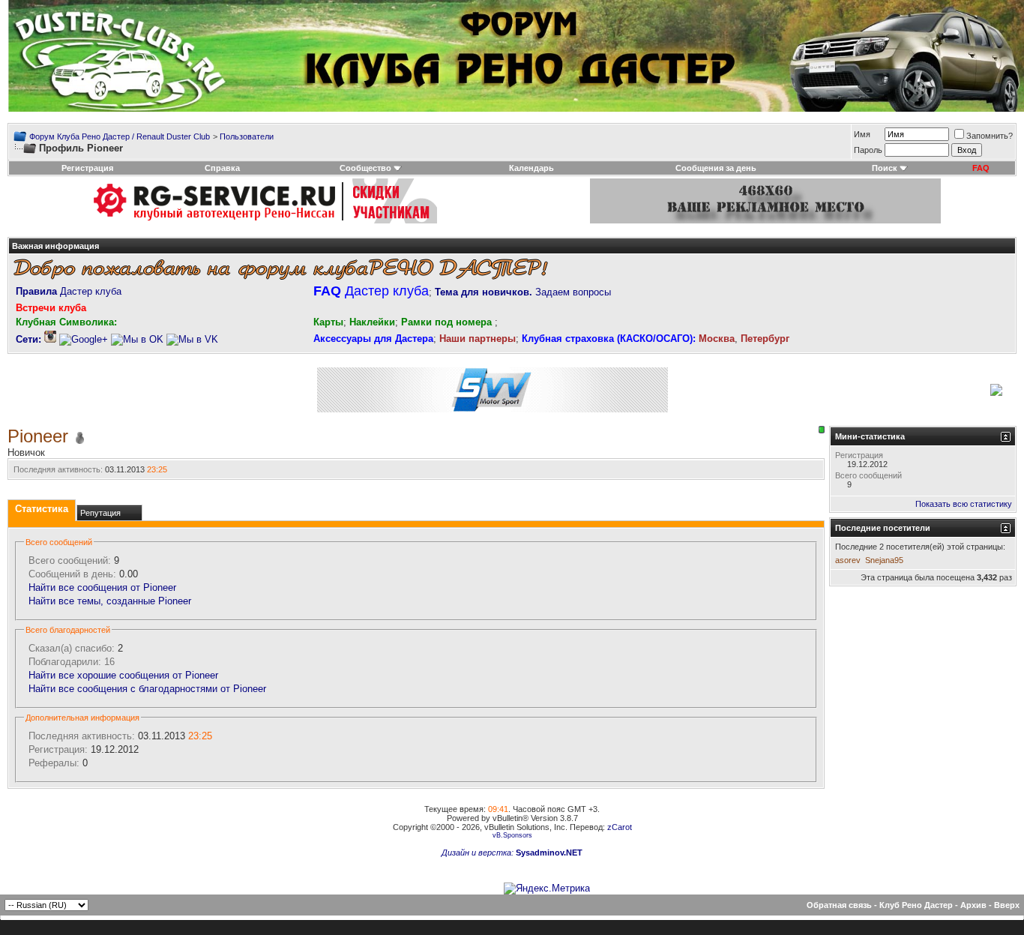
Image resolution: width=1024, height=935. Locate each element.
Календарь (531, 167)
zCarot (619, 827)
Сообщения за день (715, 167)
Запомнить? (989, 135)
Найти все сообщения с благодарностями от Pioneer (147, 688)
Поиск (884, 167)
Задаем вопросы (523, 292)
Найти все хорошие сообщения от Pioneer (123, 675)
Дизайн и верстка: (479, 852)
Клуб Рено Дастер (916, 905)
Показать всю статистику (963, 503)
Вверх (1007, 905)
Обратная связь (839, 905)
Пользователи (247, 136)
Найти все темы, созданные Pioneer (109, 601)
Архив (973, 905)
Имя (862, 134)
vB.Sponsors (512, 835)
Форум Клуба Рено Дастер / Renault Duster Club (119, 136)
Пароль (868, 149)
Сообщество (365, 167)
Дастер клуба (68, 291)
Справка (222, 167)
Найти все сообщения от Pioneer (102, 587)
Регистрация (87, 167)
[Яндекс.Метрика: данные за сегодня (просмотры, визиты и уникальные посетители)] (547, 889)
